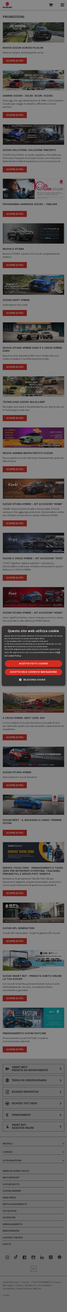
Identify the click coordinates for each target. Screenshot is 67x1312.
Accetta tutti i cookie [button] (33, 663)
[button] (33, 679)
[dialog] (33, 656)
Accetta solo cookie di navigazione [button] (33, 671)
